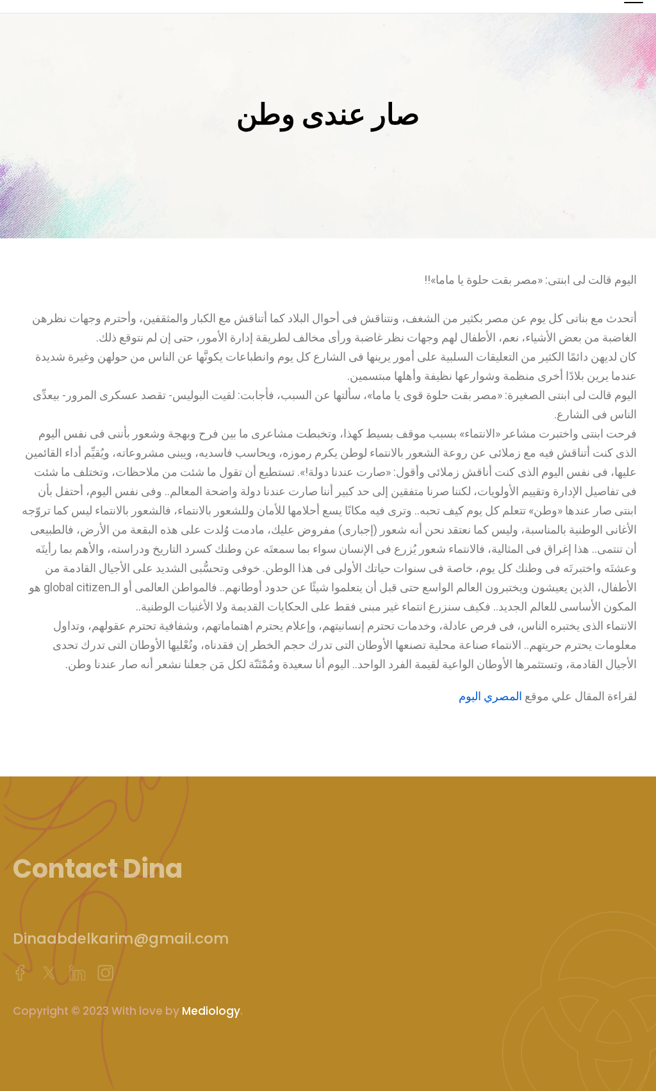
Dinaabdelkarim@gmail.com (121, 938)
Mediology (211, 1011)
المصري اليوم (490, 696)
